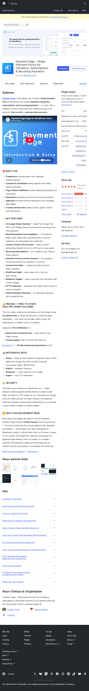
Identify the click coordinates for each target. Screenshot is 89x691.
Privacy (5, 644)
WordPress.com (10, 651)
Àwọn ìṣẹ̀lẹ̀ (71, 636)
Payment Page (9, 98)
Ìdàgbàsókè (58, 83)
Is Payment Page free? (12, 499)
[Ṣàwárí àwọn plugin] (27, 24)
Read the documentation (14, 451)
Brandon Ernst (30, 75)
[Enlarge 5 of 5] (54, 466)
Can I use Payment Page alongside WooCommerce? (24, 535)
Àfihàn (26, 631)
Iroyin (4, 636)
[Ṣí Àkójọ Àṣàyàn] (85, 3)
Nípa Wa (5, 631)
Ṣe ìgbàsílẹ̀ (63, 68)
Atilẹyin (49, 636)
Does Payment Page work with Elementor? (20, 528)
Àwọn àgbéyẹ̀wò (27, 83)
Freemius (11, 615)
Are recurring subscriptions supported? (18, 542)
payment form (81, 151)
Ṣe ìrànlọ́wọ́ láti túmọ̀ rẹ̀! (59, 17)
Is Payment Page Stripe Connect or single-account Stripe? (16, 573)
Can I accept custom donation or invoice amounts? (24, 550)
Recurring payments (79, 156)
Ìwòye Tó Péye (68, 172)
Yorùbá (11, 674)
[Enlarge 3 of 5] (35, 466)
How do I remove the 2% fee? (15, 513)
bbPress (7, 659)
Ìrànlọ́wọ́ (83, 83)
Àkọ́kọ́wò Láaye (78, 68)
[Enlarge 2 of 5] (16, 477)
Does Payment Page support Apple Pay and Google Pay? (14, 557)
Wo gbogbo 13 (81, 141)
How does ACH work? (11, 566)
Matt (5, 655)
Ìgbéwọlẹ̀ (44, 83)
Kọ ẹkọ (49, 631)
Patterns (27, 644)
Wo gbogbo (82, 214)
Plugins (27, 640)
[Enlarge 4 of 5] (35, 477)
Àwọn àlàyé (10, 83)
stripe (84, 160)
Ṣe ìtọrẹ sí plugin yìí (69, 257)
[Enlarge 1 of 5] (16, 466)
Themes (27, 636)
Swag (70, 644)
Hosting (5, 640)
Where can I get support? (13, 582)
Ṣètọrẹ (71, 640)
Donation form (81, 146)
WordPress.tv (52, 644)
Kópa (69, 631)
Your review (66, 214)
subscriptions (81, 165)
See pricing (8, 345)
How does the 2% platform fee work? (18, 506)
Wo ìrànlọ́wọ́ (66, 105)
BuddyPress (8, 663)
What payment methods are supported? (19, 521)
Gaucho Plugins (41, 609)
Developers (50, 640)
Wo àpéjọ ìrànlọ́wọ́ (69, 236)
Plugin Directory (8, 10)
